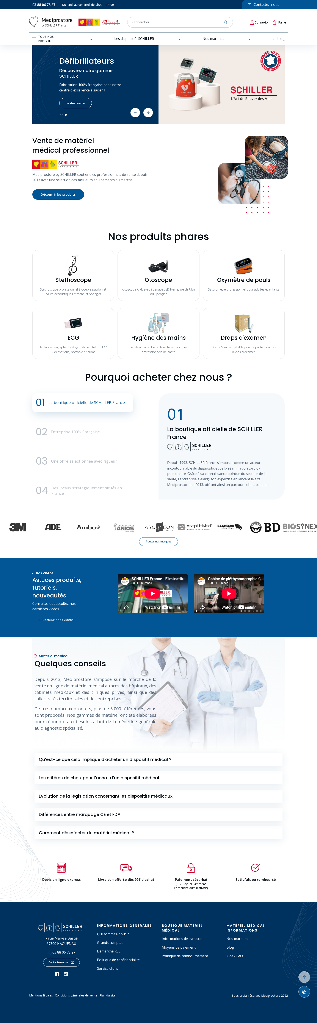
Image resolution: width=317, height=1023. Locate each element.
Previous (135, 112)
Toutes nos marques (158, 541)
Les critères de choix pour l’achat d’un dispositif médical (99, 778)
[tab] (158, 759)
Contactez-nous (58, 962)
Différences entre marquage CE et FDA (80, 814)
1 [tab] (61, 115)
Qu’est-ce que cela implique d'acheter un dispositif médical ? (105, 759)
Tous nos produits (46, 39)
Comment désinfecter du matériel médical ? (86, 833)
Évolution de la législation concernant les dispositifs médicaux (106, 796)
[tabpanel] (158, 84)
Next (148, 112)
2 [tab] (66, 115)
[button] (82, 402)
